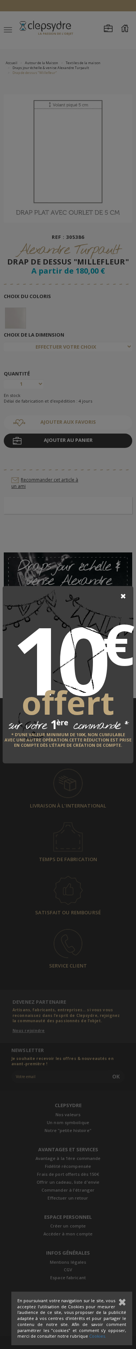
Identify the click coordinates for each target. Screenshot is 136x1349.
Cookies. (97, 1336)
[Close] (123, 596)
